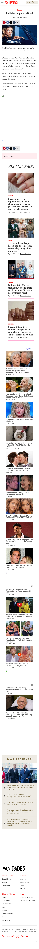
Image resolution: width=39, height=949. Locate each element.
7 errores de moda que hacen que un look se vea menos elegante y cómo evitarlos (20, 247)
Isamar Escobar (25, 212)
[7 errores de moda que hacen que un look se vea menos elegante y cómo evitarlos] (21, 228)
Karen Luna (24, 338)
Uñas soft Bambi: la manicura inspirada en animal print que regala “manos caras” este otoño (20, 331)
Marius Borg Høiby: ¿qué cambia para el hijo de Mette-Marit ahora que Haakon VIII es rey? (20, 787)
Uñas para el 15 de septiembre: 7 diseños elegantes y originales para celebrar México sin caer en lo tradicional (20, 203)
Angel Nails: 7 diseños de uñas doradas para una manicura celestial (20, 803)
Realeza (11, 282)
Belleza (19, 10)
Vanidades (24, 17)
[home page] (11, 2)
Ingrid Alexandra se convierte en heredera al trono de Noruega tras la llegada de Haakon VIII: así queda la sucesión (19, 822)
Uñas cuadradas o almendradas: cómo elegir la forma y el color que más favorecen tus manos (20, 812)
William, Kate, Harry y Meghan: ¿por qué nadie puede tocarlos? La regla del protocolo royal (20, 289)
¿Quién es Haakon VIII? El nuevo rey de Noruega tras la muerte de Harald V (20, 796)
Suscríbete (32, 2)
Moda (10, 240)
